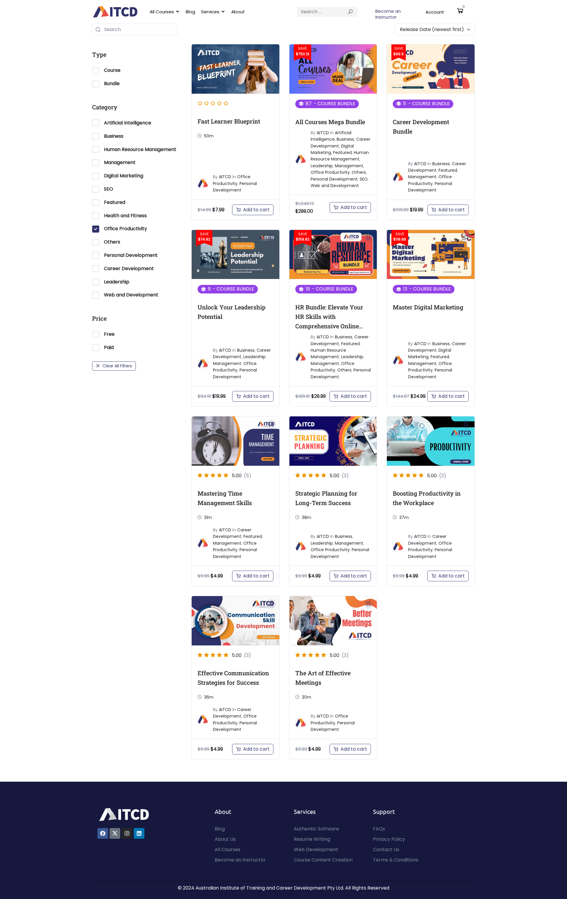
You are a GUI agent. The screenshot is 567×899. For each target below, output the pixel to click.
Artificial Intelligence (127, 122)
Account (435, 12)
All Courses (162, 12)
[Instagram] (127, 833)
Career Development (129, 268)
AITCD (225, 177)
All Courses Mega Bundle (330, 122)
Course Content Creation (323, 859)
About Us (225, 839)
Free (109, 334)
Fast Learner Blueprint (229, 121)
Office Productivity (125, 228)
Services (210, 12)
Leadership (116, 281)
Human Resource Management (140, 149)
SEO (108, 189)
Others (112, 241)
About (238, 12)
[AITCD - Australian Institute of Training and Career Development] (115, 12)
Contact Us (386, 849)
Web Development (316, 849)
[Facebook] (102, 833)
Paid (109, 347)
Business (113, 136)
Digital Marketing (123, 175)
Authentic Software (316, 828)
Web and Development (131, 294)
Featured (114, 202)
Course (112, 70)
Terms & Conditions (395, 859)
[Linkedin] (139, 833)
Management (120, 162)
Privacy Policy (389, 839)
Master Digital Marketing (428, 307)
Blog (190, 12)
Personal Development (131, 255)
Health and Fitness (125, 215)
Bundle (112, 83)
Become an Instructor (388, 14)
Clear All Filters (117, 366)
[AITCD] (124, 814)
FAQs (379, 828)
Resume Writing (312, 839)
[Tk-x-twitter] (115, 833)
